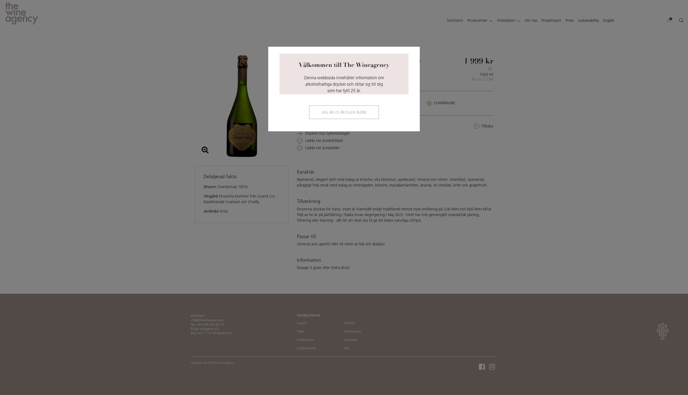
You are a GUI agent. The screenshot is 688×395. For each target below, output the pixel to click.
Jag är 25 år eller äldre (344, 113)
